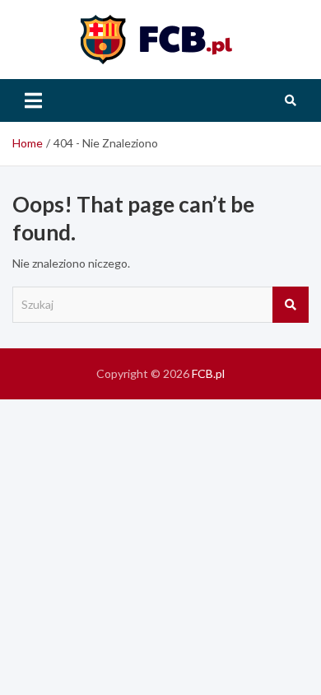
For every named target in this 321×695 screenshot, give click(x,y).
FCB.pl (208, 373)
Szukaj (290, 305)
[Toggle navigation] (33, 100)
